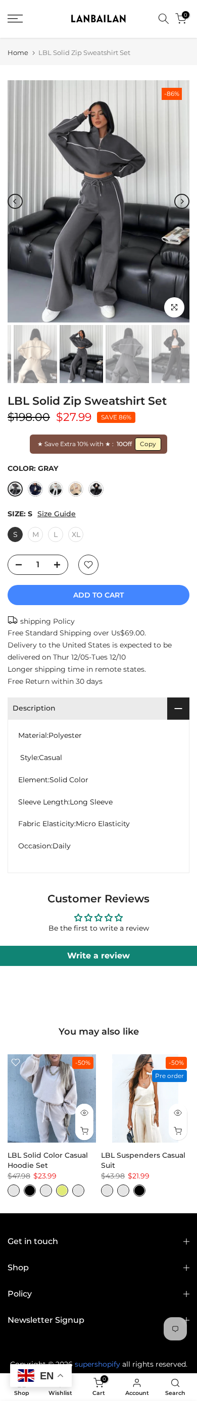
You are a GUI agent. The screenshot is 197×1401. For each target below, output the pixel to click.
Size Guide (56, 513)
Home (18, 52)
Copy (148, 444)
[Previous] (15, 201)
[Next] (181, 201)
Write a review (98, 955)
